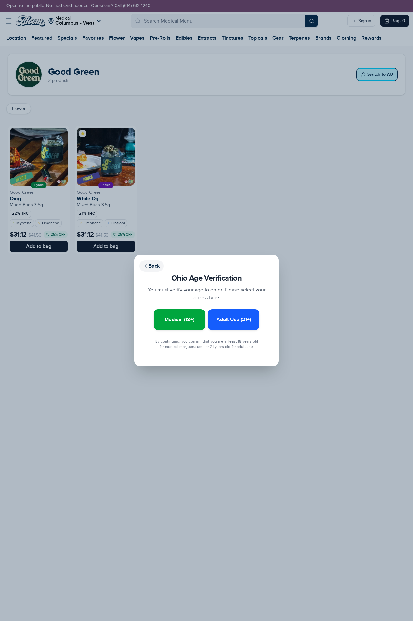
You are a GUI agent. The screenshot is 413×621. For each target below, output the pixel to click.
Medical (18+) (179, 319)
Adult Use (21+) (234, 319)
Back (154, 266)
